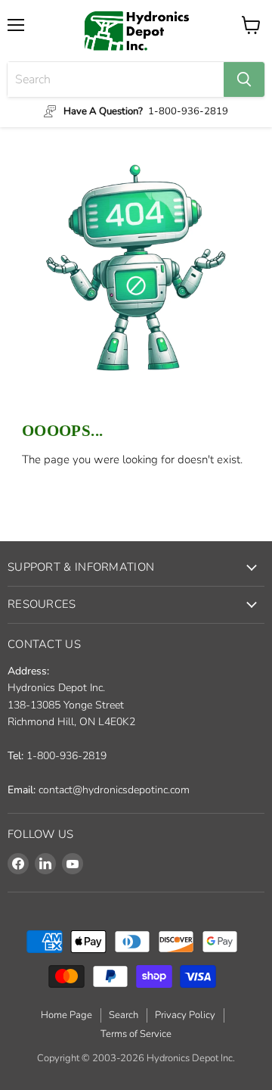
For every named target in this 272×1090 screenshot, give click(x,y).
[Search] (244, 79)
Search (123, 1015)
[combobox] (116, 79)
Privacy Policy (185, 1015)
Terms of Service (136, 1034)
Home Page (66, 1015)
